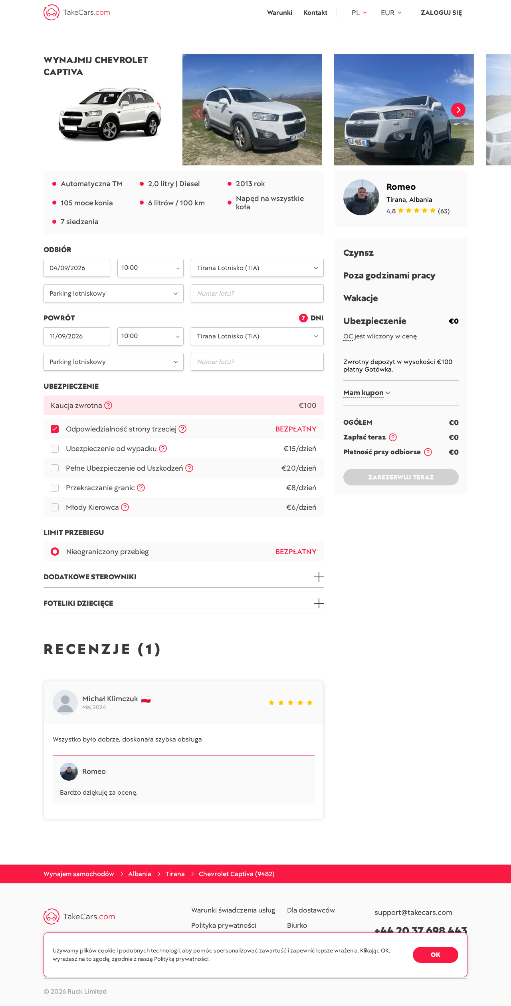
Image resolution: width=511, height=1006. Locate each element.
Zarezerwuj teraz (401, 477)
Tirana (396, 199)
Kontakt (315, 12)
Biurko (297, 926)
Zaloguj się (441, 12)
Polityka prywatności (223, 926)
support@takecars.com (413, 913)
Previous (195, 110)
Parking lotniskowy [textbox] (78, 293)
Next (458, 110)
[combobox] (146, 267)
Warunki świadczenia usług (233, 911)
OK (435, 954)
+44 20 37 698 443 (420, 931)
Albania (420, 199)
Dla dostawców (311, 911)
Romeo (401, 187)
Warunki (279, 12)
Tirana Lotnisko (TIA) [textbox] (228, 268)
